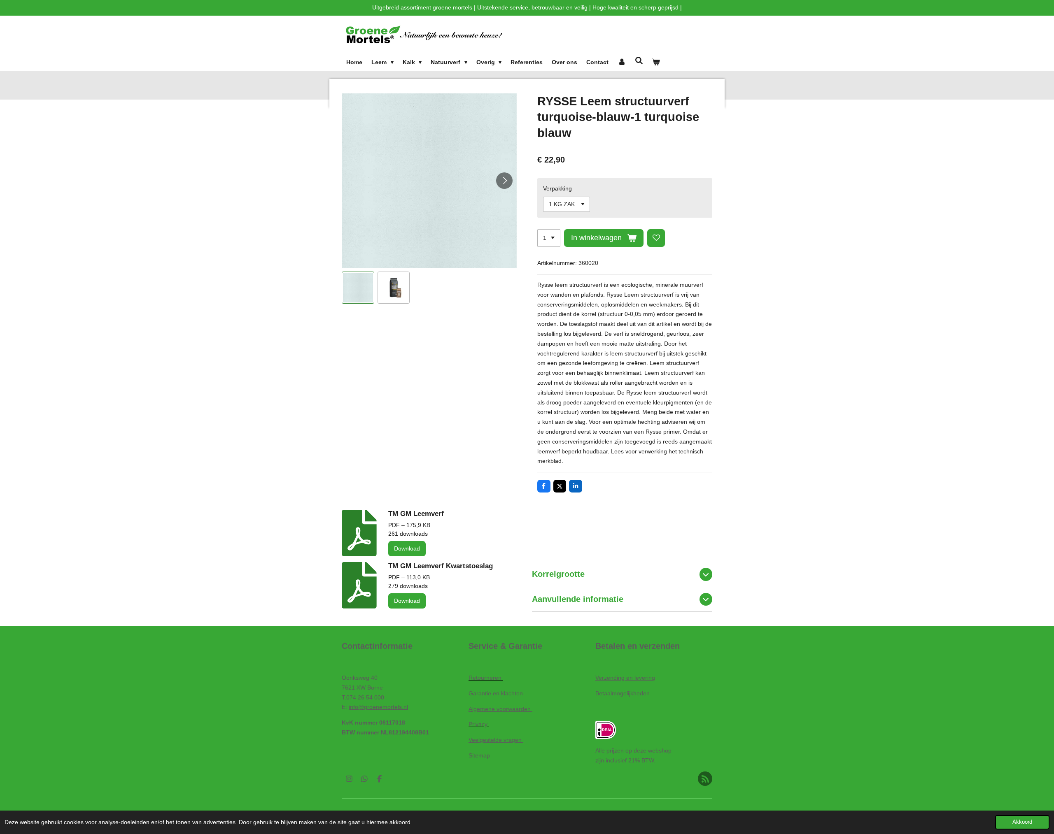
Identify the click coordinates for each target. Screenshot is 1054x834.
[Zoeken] (639, 60)
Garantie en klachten (496, 693)
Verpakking (557, 188)
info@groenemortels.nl (378, 707)
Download (407, 548)
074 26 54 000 (365, 697)
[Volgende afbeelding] (504, 180)
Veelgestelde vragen (496, 739)
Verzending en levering (625, 677)
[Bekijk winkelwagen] (656, 62)
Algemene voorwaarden (500, 709)
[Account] (621, 62)
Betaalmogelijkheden (623, 693)
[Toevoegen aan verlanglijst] (656, 238)
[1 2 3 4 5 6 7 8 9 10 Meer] (548, 238)
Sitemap (479, 755)
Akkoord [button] (1022, 822)
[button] (358, 288)
